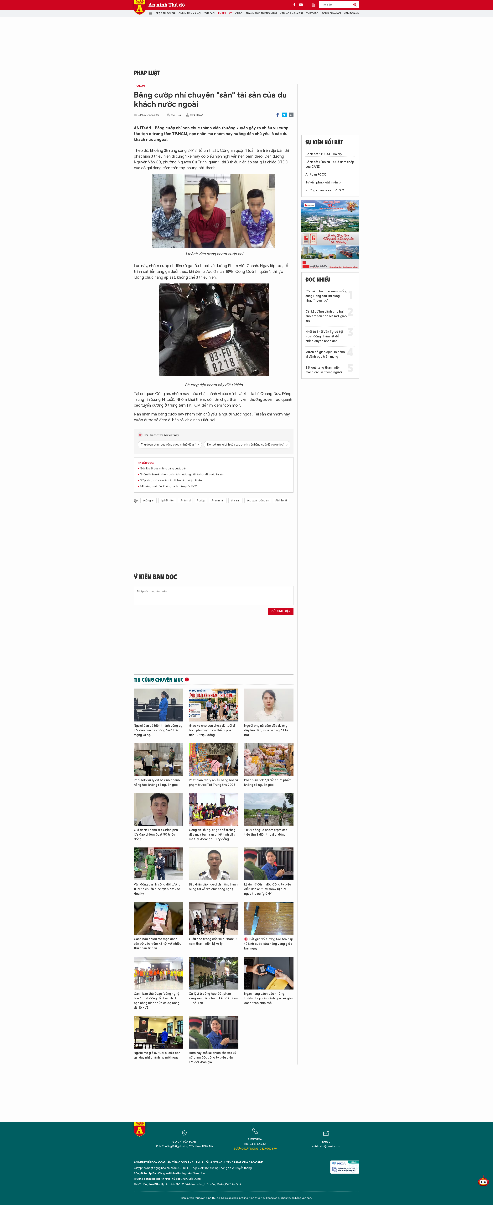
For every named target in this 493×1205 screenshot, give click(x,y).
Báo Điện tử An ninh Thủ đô (139, 7)
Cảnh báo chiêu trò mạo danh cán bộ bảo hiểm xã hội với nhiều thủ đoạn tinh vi (157, 943)
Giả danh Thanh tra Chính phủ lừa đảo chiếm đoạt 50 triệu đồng (156, 834)
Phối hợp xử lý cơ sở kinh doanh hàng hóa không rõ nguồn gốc (157, 782)
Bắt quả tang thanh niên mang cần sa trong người (323, 370)
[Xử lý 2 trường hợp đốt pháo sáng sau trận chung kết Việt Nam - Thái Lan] (213, 973)
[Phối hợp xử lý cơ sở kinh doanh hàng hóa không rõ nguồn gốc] (158, 759)
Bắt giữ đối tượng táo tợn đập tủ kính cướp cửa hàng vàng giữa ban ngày (268, 943)
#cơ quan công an (257, 500)
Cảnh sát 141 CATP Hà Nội (323, 154)
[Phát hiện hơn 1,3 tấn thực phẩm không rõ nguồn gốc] (268, 759)
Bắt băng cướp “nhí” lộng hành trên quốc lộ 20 (169, 486)
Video (238, 13)
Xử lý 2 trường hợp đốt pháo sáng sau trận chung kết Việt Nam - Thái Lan (213, 998)
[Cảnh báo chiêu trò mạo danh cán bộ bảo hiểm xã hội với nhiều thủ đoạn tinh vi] (158, 918)
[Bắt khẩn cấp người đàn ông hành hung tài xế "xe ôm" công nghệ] (213, 863)
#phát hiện (167, 500)
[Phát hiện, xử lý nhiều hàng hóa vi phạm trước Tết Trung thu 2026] (213, 759)
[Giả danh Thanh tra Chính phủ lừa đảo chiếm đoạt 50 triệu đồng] (158, 809)
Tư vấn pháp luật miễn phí (324, 182)
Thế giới (209, 13)
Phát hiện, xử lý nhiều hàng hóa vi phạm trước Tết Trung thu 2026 (213, 782)
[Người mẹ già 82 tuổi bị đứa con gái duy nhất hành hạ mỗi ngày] (158, 1032)
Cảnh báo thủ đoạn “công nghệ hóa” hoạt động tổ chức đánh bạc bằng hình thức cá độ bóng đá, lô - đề (156, 1001)
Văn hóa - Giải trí (291, 13)
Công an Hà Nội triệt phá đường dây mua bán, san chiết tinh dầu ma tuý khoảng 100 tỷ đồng (212, 834)
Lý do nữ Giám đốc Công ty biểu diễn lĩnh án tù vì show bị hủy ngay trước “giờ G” (267, 889)
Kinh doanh (351, 13)
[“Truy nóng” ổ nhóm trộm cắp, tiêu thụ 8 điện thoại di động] (268, 809)
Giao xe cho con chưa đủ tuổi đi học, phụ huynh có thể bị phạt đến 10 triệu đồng (212, 730)
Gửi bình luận (280, 611)
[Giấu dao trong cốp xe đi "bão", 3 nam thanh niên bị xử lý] (213, 918)
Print (291, 115)
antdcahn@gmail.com (326, 1146)
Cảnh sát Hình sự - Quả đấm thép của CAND (329, 164)
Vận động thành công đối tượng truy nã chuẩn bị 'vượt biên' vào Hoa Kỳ (157, 889)
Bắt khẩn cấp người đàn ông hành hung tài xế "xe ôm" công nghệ (213, 887)
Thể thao (312, 13)
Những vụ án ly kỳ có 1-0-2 (324, 190)
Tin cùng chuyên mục (158, 679)
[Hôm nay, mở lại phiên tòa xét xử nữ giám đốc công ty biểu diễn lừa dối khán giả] (213, 1032)
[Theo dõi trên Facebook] (295, 5)
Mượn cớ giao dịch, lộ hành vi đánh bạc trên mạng (325, 354)
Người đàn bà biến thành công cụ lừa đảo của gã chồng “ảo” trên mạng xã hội (158, 730)
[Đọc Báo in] (315, 5)
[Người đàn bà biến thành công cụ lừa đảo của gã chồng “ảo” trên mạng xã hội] (158, 705)
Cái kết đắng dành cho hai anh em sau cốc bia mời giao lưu (326, 316)
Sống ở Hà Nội (331, 13)
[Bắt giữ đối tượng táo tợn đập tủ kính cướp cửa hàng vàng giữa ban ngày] (268, 918)
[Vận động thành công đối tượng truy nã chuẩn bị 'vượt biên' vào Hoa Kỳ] (158, 863)
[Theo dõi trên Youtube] (301, 5)
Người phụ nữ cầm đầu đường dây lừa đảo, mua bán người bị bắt (266, 730)
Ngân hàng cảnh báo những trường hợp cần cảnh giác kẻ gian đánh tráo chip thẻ (268, 998)
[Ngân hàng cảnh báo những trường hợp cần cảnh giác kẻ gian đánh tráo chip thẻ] (268, 973)
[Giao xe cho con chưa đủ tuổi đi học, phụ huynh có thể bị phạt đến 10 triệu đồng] (213, 705)
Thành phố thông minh (261, 13)
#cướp (201, 500)
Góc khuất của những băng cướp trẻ (162, 468)
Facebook (277, 115)
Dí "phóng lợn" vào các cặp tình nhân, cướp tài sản (171, 480)
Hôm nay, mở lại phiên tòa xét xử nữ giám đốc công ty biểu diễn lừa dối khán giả (212, 1057)
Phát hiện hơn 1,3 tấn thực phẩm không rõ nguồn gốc (267, 782)
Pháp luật (225, 13)
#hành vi (185, 500)
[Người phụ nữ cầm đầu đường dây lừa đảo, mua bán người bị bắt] (268, 705)
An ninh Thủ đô (166, 5)
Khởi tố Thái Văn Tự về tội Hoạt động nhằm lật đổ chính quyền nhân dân (324, 336)
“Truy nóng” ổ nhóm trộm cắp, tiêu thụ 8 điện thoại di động (266, 832)
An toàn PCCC (315, 175)
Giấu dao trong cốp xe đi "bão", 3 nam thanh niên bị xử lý (213, 941)
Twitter (284, 115)
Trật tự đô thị (165, 13)
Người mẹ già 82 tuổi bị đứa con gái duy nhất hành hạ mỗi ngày (157, 1055)
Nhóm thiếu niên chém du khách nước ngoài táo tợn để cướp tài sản (182, 474)
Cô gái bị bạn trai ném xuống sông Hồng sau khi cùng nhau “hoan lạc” (326, 296)
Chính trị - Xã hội (190, 13)
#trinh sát (281, 500)
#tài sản (235, 500)
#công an (148, 500)
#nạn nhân (217, 500)
